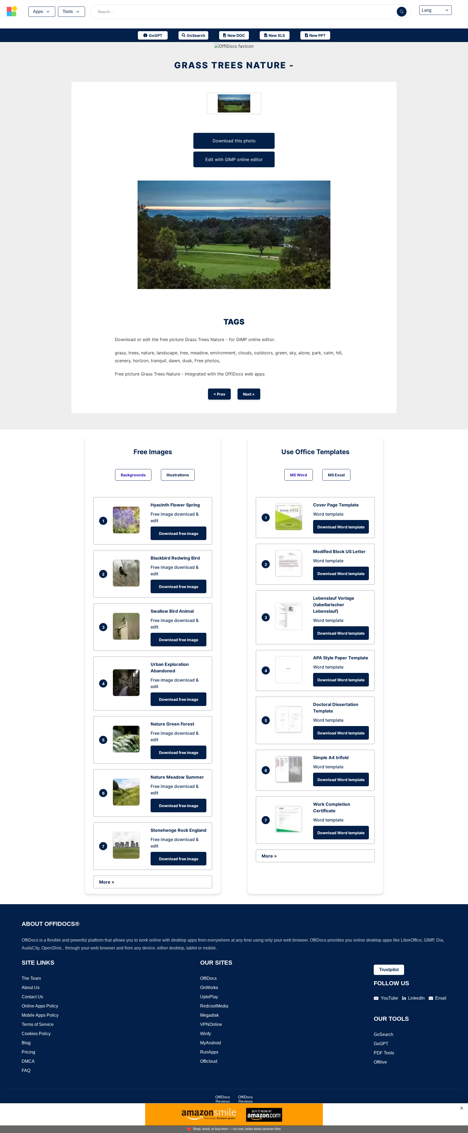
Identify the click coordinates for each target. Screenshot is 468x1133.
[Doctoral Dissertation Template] (290, 731)
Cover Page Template (336, 505)
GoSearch (383, 1034)
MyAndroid (210, 1043)
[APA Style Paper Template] (290, 681)
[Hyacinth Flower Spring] (127, 532)
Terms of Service (38, 1024)
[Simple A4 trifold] (290, 781)
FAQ (26, 1070)
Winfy (205, 1033)
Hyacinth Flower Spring (175, 505)
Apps (38, 11)
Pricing (28, 1052)
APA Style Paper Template (340, 657)
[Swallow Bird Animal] (127, 638)
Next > (249, 394)
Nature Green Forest (172, 724)
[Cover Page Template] (290, 528)
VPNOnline (211, 1024)
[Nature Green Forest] (127, 751)
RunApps (209, 1052)
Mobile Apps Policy (40, 1015)
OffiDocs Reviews (222, 1099)
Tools (68, 11)
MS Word (298, 475)
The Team (31, 978)
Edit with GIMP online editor (234, 159)
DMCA (28, 1061)
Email (440, 998)
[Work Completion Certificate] (290, 831)
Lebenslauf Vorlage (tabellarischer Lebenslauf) (333, 604)
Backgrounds (133, 475)
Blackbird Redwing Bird (175, 558)
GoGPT (381, 1043)
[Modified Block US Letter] (290, 575)
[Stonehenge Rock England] (127, 857)
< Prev (219, 394)
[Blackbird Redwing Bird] (127, 585)
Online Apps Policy (40, 1006)
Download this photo (234, 140)
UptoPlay (209, 996)
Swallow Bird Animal (172, 611)
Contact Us (32, 996)
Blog (26, 1043)
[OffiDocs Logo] (12, 12)
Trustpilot (389, 969)
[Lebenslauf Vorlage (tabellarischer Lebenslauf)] (290, 628)
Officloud (208, 1061)
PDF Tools (384, 1053)
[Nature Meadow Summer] (127, 804)
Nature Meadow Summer (177, 777)
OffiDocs (208, 978)
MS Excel (336, 475)
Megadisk (209, 1015)
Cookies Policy (36, 1033)
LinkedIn (416, 998)
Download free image (178, 533)
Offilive (380, 1062)
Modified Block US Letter (339, 551)
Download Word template (341, 527)
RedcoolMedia (214, 1006)
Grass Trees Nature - (234, 65)
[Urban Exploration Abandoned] (127, 694)
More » (106, 882)
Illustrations (178, 475)
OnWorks (209, 987)
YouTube (389, 998)
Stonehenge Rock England (178, 830)
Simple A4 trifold (331, 757)
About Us (31, 987)
